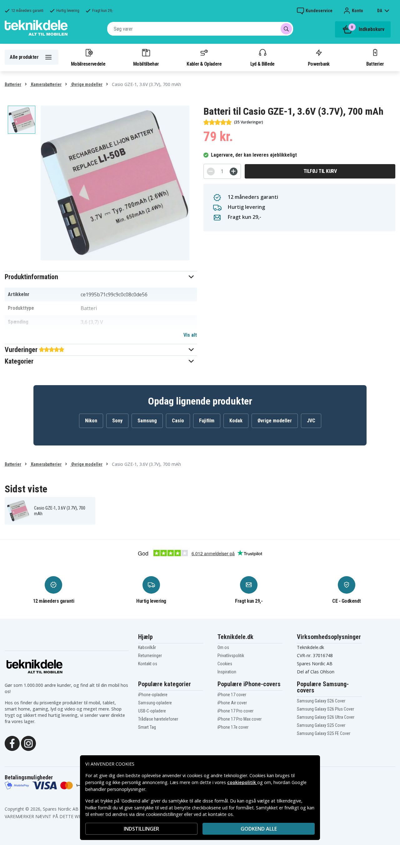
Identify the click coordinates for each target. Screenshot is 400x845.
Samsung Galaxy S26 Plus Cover (325, 709)
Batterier (375, 64)
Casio (178, 421)
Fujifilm (206, 421)
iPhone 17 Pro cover (235, 710)
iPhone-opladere (153, 694)
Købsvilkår (147, 647)
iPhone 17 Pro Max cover (240, 719)
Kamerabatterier (46, 84)
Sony (117, 421)
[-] (211, 171)
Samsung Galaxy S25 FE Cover (323, 733)
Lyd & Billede (262, 64)
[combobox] (200, 29)
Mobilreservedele (88, 64)
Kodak (235, 421)
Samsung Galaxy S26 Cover (321, 700)
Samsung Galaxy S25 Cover (321, 725)
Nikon (91, 421)
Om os (223, 647)
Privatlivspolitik (231, 655)
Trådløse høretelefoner (158, 719)
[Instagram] (28, 742)
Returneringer (150, 655)
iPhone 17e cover (233, 727)
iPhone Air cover (232, 702)
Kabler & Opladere (204, 64)
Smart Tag (147, 727)
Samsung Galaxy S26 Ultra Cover (325, 717)
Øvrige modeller (86, 84)
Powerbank (319, 64)
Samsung (147, 421)
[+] (234, 171)
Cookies (225, 663)
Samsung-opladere (155, 702)
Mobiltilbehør (146, 64)
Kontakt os (147, 663)
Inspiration (227, 671)
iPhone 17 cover (232, 694)
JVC (311, 421)
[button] (101, 277)
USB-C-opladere (152, 710)
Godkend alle (259, 828)
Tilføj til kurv (320, 171)
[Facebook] (12, 742)
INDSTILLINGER (141, 828)
